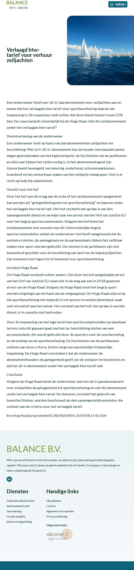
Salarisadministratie (18, 506)
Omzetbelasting (16, 43)
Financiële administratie (20, 500)
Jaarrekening (14, 511)
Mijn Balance (53, 500)
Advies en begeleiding (19, 521)
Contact (51, 506)
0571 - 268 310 (18, 7)
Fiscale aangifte (16, 516)
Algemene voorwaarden (60, 511)
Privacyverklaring (56, 516)
